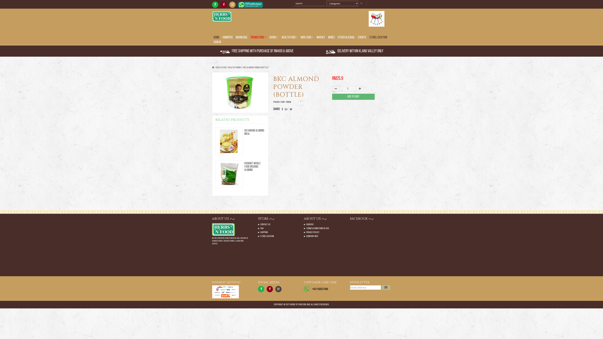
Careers (310, 224)
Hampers (228, 37)
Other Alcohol (346, 37)
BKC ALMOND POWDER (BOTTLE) (256, 67)
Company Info (312, 236)
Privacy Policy (312, 232)
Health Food (221, 67)
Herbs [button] (273, 37)
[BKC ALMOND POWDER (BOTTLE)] (240, 93)
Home (217, 37)
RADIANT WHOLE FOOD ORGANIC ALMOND (252, 167)
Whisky (321, 37)
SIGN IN (217, 42)
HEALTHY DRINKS (235, 67)
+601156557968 (320, 289)
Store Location (378, 37)
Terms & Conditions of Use (317, 228)
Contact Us (265, 224)
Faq (261, 228)
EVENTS (362, 37)
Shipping (264, 232)
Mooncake (241, 37)
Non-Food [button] (306, 37)
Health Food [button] (289, 37)
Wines (331, 37)
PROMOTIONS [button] (258, 37)
